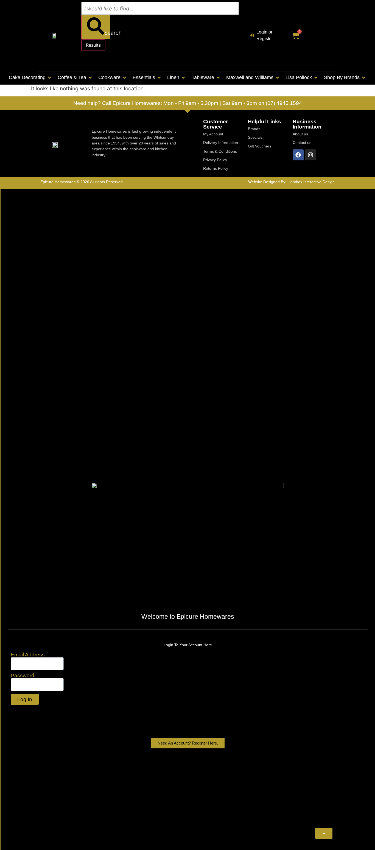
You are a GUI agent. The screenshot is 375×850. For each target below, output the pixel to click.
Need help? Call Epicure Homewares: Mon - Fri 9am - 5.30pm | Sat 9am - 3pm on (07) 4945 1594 (187, 103)
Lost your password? (36, 711)
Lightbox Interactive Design (311, 182)
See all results (101, 60)
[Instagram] (310, 154)
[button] (30, 78)
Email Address (28, 654)
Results (93, 45)
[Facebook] (298, 154)
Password (22, 675)
